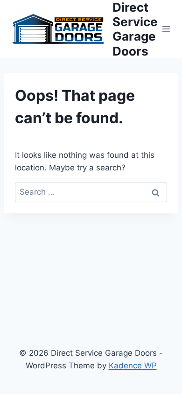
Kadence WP (133, 365)
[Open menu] (166, 29)
